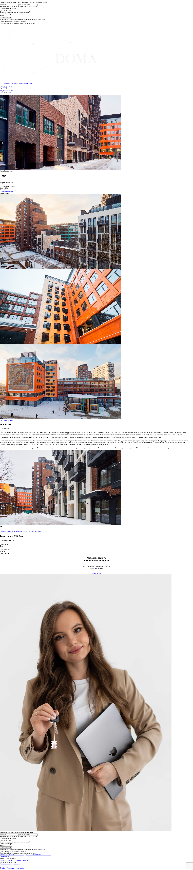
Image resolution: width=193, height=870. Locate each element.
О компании (14, 84)
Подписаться (4, 857)
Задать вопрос (96, 573)
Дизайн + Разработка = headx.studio (12, 868)
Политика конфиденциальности (11, 864)
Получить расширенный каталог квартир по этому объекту (20, 531)
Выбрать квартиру (6, 192)
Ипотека (22, 84)
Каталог (7, 84)
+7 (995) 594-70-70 (6, 87)
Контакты (28, 84)
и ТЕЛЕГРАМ (41, 855)
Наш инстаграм (22, 855)
